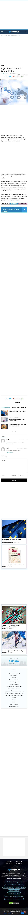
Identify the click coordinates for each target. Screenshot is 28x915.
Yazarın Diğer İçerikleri (19, 407)
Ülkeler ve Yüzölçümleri (14, 890)
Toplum (4, 652)
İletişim (14, 699)
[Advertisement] (14, 15)
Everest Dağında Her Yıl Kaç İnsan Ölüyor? (13, 651)
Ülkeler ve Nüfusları (14, 684)
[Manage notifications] (24, 912)
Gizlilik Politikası (14, 704)
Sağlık (2, 35)
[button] (26, 32)
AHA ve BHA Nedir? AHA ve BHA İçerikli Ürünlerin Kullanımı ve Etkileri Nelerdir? (17, 419)
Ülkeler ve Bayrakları (14, 682)
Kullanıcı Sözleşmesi (14, 706)
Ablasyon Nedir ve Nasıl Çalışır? (17, 411)
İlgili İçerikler (5, 407)
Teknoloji (4, 628)
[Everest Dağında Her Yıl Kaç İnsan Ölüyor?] (14, 640)
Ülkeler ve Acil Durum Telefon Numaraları (14, 693)
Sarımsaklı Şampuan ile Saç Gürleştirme (13, 565)
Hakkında (14, 697)
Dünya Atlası (6, 73)
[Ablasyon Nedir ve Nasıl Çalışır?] (4, 413)
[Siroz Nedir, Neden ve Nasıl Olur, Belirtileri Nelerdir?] (4, 426)
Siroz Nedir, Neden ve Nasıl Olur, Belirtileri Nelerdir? (17, 425)
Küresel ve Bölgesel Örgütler (8, 542)
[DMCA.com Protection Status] (14, 903)
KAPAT (22, 913)
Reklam (14, 702)
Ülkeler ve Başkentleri (14, 679)
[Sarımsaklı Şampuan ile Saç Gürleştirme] (14, 554)
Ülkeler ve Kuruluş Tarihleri (14, 688)
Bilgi (2, 428)
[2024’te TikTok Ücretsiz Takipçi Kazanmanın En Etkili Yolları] (14, 615)
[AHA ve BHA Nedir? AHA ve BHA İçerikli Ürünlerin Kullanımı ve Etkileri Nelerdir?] (4, 419)
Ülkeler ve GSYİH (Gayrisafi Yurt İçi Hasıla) (14, 690)
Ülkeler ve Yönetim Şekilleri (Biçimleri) (14, 695)
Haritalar (14, 677)
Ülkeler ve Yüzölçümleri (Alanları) (14, 686)
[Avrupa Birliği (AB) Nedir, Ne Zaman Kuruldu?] (14, 529)
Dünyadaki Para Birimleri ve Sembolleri (14, 899)
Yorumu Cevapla (9, 452)
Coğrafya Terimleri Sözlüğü (14, 673)
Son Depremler (14, 675)
